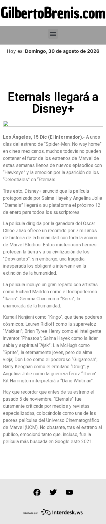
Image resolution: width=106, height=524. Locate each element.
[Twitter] (53, 492)
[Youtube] (69, 492)
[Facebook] (36, 492)
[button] (53, 34)
